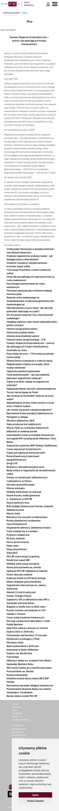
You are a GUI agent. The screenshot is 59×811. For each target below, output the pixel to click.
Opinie (15, 716)
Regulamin (16, 707)
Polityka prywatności (21, 719)
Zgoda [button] (35, 795)
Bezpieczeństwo (19, 735)
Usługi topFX (17, 732)
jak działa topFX (19, 729)
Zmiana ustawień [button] (35, 801)
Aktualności (17, 713)
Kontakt (15, 704)
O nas (14, 710)
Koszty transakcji (19, 738)
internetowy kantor (11, 13)
